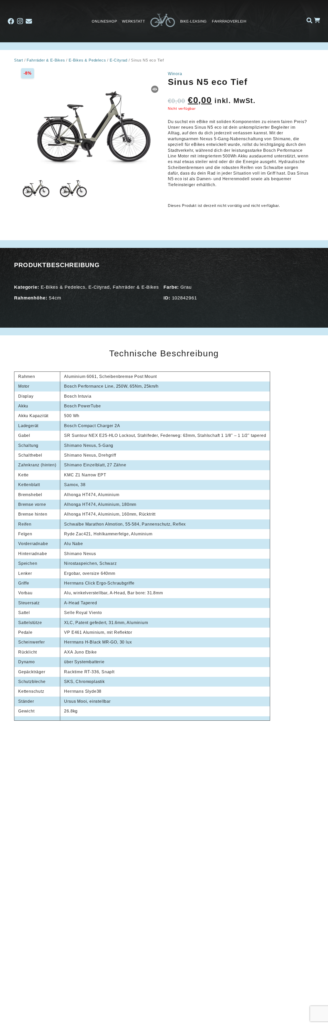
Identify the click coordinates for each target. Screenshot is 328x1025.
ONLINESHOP (104, 21)
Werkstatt (133, 21)
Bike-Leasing (193, 21)
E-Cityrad (118, 60)
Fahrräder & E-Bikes (46, 60)
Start (18, 60)
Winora (175, 74)
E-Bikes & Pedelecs (87, 60)
